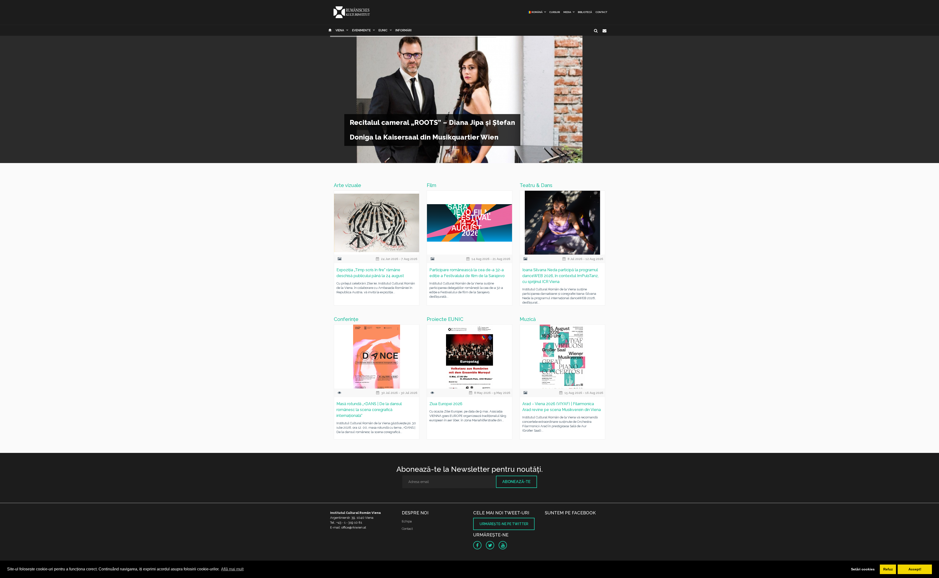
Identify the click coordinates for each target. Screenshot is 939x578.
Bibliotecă (585, 12)
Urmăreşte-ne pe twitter (504, 524)
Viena (339, 30)
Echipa (407, 521)
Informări (403, 30)
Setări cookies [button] (863, 569)
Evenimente (361, 30)
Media (567, 12)
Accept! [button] (914, 569)
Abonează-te (516, 481)
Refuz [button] (888, 569)
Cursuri (554, 12)
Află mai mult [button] (232, 569)
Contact (601, 12)
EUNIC (383, 30)
